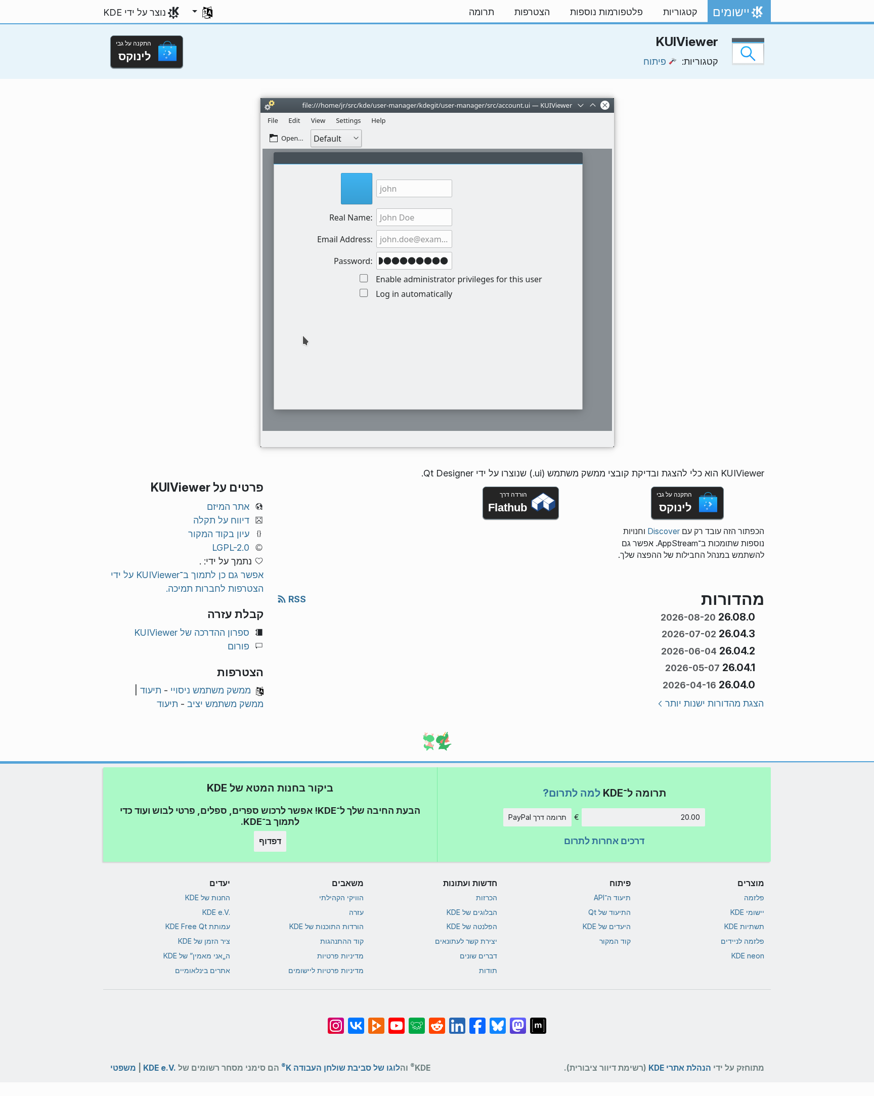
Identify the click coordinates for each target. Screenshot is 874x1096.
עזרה (356, 912)
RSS (296, 599)
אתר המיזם (228, 506)
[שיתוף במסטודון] (518, 1021)
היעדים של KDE (607, 926)
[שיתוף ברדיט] (437, 1021)
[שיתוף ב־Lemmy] (417, 1021)
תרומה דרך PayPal (537, 817)
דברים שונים (478, 955)
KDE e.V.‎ (216, 912)
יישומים (739, 14)
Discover (663, 531)
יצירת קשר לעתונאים (466, 941)
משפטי (123, 1068)
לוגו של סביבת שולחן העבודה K (340, 1066)
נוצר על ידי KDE (134, 12)
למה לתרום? (571, 792)
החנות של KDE (207, 897)
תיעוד (150, 690)
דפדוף (270, 841)
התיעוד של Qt (609, 912)
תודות (488, 970)
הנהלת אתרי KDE (679, 1068)
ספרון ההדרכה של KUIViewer (191, 632)
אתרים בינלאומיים (202, 970)
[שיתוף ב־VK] (356, 1021)
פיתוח (654, 61)
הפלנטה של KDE (472, 926)
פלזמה (754, 897)
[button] (202, 12)
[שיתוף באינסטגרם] (336, 1021)
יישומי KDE (747, 912)
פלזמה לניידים (742, 941)
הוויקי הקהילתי (341, 897)
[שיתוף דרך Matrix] (538, 1021)
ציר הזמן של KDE (204, 941)
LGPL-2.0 (230, 547)
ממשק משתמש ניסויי (210, 690)
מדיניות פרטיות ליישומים (326, 970)
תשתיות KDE (744, 926)
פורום (238, 646)
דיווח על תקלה (221, 520)
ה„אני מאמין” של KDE (196, 955)
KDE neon (747, 955)
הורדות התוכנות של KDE (326, 926)
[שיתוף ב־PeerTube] (376, 1021)
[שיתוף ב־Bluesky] (498, 1021)
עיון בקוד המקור (218, 534)
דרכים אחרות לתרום (604, 841)
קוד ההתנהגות (342, 941)
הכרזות (486, 897)
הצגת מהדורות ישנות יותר (714, 703)
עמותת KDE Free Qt (197, 926)
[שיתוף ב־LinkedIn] (457, 1021)
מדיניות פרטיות (340, 955)
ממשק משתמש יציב (225, 703)
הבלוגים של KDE (472, 912)
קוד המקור (615, 941)
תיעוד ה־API (612, 897)
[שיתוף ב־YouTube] (396, 1021)
